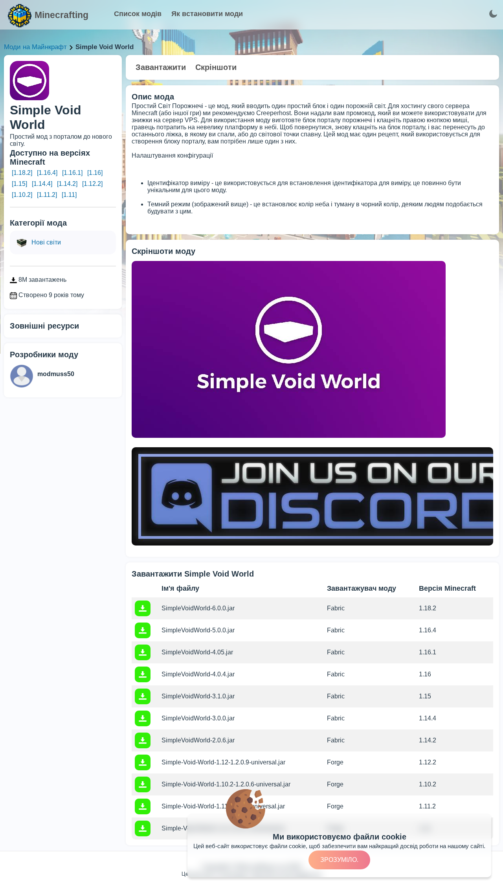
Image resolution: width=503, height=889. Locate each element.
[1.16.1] (72, 172)
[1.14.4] (42, 183)
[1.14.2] (67, 183)
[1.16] (95, 172)
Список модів (138, 14)
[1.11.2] (47, 194)
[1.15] (19, 183)
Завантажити (161, 67)
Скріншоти (216, 67)
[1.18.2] (22, 172)
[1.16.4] (47, 172)
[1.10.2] (22, 194)
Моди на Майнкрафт (35, 47)
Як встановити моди (207, 14)
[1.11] (69, 194)
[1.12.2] (92, 183)
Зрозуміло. (339, 859)
